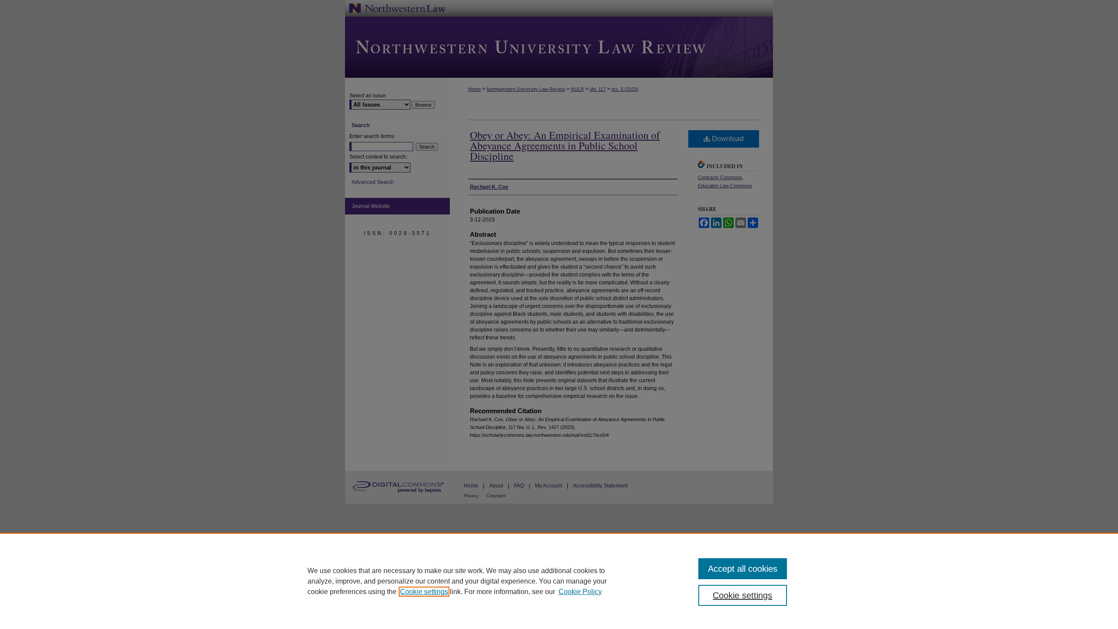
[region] (559, 581)
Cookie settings (424, 591)
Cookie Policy (580, 591)
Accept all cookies (742, 569)
